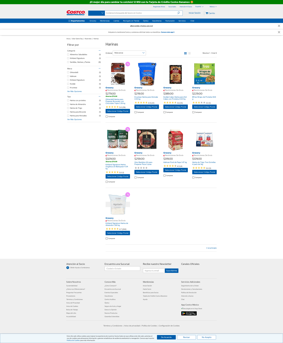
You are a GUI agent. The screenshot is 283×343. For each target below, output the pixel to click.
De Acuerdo (166, 337)
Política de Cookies (73, 340)
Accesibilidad (71, 316)
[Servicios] (186, 21)
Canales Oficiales (190, 263)
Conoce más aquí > (168, 32)
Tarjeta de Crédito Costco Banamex (155, 296)
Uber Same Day (77, 39)
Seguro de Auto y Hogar (113, 306)
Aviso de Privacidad (73, 303)
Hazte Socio (147, 289)
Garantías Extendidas (112, 316)
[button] (180, 13)
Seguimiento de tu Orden (190, 286)
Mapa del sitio (71, 313)
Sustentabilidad (71, 286)
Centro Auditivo (110, 299)
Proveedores (70, 296)
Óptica (145, 21)
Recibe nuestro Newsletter (157, 263)
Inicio (68, 39)
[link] (118, 85)
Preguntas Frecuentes (74, 293)
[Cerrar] (279, 26)
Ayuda (145, 299)
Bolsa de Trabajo (72, 310)
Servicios (182, 21)
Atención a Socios (187, 296)
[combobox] (96, 13)
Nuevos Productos (111, 313)
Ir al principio (212, 248)
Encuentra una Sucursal (117, 263)
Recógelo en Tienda (131, 21)
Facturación (170, 21)
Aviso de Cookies (72, 306)
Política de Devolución (189, 293)
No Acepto (206, 337)
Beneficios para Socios (151, 293)
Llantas (116, 21)
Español (198, 7)
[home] (76, 12)
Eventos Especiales (111, 293)
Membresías (105, 21)
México (212, 7)
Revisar (186, 337)
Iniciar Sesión (195, 13)
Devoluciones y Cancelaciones (191, 289)
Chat (192, 21)
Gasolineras (157, 21)
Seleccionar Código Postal (117, 111)
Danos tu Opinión (111, 310)
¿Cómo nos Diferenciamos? (75, 289)
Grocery (93, 21)
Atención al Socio (75, 263)
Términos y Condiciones (74, 299)
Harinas (96, 39)
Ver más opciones (74, 91)
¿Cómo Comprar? (111, 286)
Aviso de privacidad (132, 326)
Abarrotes (88, 39)
